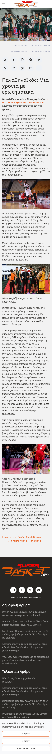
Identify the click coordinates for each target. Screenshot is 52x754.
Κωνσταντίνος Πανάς (13, 537)
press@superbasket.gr (31, 597)
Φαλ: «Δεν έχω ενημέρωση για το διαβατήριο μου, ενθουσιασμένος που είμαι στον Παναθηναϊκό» (25, 660)
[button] (3, 4)
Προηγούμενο (19, 541)
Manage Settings (26, 748)
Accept (26, 734)
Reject (26, 741)
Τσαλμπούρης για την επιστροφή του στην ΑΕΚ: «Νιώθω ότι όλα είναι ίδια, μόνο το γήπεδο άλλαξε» (24, 647)
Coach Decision (34, 537)
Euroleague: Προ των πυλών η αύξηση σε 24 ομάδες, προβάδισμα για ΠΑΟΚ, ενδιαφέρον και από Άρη (25, 634)
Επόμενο (36, 541)
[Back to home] (26, 4)
